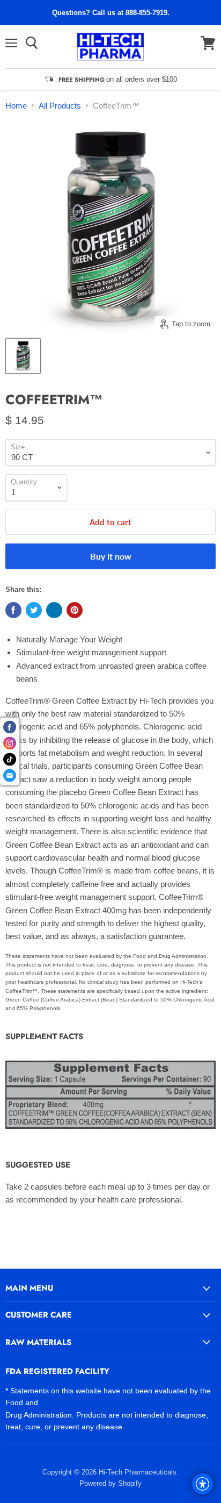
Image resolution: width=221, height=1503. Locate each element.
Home (16, 105)
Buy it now (110, 556)
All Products (60, 105)
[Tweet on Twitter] (34, 610)
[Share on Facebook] (13, 610)
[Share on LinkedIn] (54, 610)
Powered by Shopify (110, 1483)
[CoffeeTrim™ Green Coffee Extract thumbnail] (23, 356)
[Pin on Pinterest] (75, 610)
